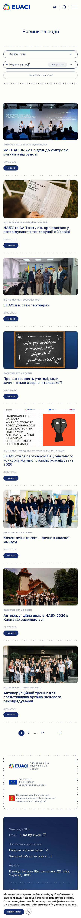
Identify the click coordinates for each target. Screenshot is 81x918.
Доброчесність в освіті (17, 373)
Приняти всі (14, 911)
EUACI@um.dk (30, 835)
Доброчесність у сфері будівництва (25, 145)
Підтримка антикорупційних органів (25, 222)
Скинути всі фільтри (40, 75)
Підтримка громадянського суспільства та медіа (33, 451)
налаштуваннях (66, 904)
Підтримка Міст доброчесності (22, 300)
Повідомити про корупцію (26, 850)
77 (42, 733)
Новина (10, 168)
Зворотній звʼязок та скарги (27, 856)
